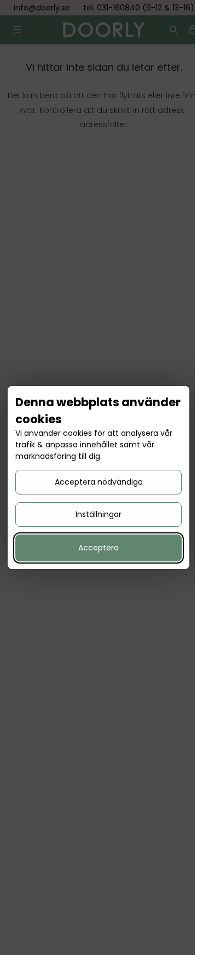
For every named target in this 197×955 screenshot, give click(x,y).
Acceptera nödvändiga (99, 481)
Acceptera (98, 547)
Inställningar (98, 514)
